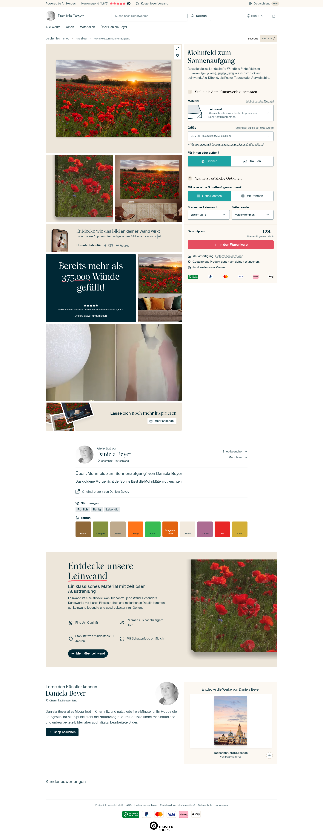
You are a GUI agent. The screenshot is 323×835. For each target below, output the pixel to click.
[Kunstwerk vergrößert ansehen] (177, 48)
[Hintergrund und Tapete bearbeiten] (177, 55)
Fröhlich (82, 509)
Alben (70, 27)
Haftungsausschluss (145, 805)
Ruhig (97, 509)
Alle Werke (53, 27)
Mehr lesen (236, 457)
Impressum (221, 805)
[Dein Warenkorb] (273, 16)
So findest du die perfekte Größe (255, 127)
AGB (129, 805)
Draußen (255, 161)
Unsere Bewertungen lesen (91, 315)
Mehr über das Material (260, 101)
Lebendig (112, 509)
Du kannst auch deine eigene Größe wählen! (227, 144)
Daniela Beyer (71, 15)
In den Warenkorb (233, 244)
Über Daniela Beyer (114, 27)
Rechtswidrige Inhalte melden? (177, 805)
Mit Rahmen (255, 196)
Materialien (87, 27)
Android (125, 245)
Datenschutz (205, 805)
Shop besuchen (233, 451)
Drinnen (212, 161)
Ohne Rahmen (212, 196)
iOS (110, 245)
